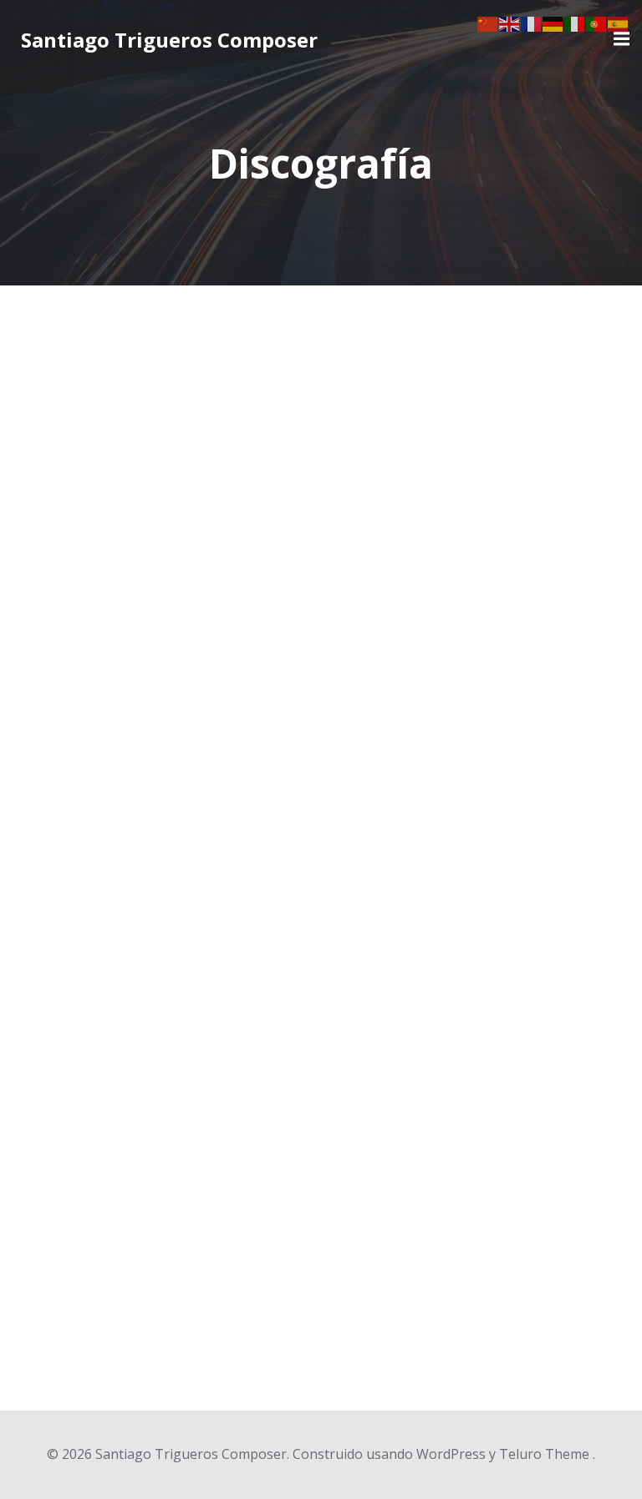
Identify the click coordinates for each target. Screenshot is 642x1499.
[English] (510, 22)
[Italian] (575, 22)
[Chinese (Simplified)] (488, 22)
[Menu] (619, 39)
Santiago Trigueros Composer (169, 39)
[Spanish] (618, 22)
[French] (532, 22)
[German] (553, 22)
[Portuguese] (597, 22)
